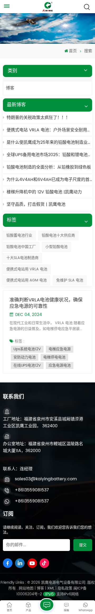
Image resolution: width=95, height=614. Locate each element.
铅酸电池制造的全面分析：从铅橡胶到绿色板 (49, 167)
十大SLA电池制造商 (22, 258)
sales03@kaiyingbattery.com (46, 479)
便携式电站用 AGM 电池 (26, 280)
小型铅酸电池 (56, 247)
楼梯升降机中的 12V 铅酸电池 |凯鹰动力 (44, 192)
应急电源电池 (60, 365)
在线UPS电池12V (27, 365)
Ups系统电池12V (27, 349)
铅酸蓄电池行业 (19, 235)
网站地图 (27, 588)
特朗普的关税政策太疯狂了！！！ (38, 117)
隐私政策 (65, 588)
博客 (10, 88)
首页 (73, 51)
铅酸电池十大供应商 (58, 235)
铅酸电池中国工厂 (21, 247)
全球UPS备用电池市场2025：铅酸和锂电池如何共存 (49, 154)
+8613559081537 (32, 490)
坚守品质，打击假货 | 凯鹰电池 (36, 204)
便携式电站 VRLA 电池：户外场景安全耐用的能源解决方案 (49, 130)
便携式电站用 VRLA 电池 (26, 269)
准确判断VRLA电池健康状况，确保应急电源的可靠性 (46, 303)
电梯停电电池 (54, 357)
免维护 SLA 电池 (69, 280)
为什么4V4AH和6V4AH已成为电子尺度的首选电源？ (49, 179)
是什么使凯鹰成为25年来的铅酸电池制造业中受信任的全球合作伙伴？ (49, 142)
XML (50, 588)
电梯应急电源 (60, 349)
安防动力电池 (24, 357)
